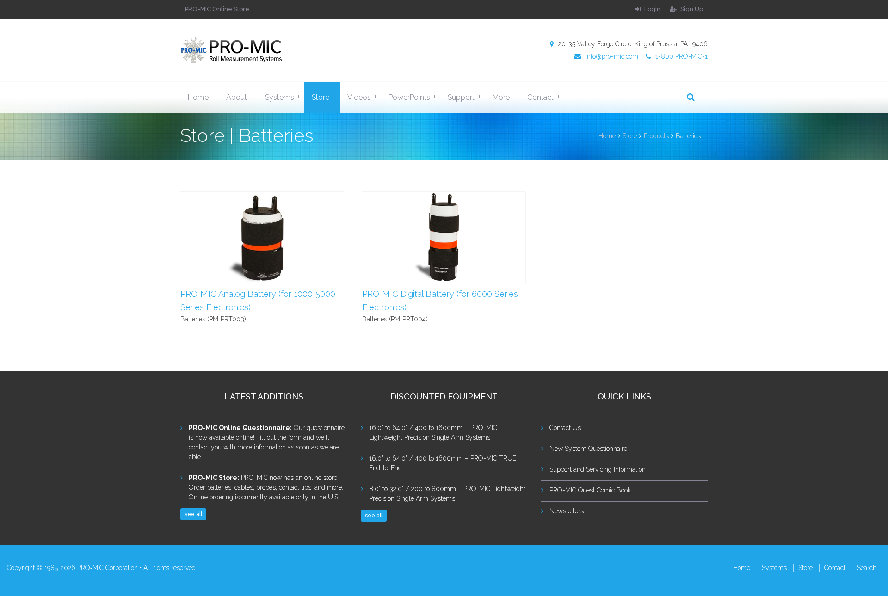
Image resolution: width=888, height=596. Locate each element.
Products (656, 136)
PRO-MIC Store (213, 477)
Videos (362, 97)
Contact (543, 97)
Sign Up (691, 9)
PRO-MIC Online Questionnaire (239, 427)
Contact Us (565, 427)
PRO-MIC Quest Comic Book (590, 490)
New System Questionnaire (588, 448)
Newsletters (566, 511)
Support (464, 97)
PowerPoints (412, 97)
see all (193, 514)
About (239, 97)
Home (198, 97)
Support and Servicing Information (597, 469)
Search (866, 567)
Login (651, 9)
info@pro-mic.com (612, 56)
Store (323, 97)
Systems (282, 97)
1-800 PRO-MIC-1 (681, 56)
